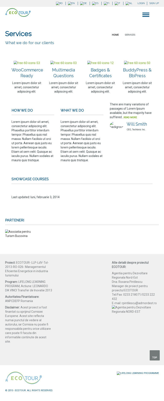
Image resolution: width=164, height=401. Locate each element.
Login (141, 3)
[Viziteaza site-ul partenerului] (18, 234)
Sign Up (154, 3)
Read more (130, 117)
